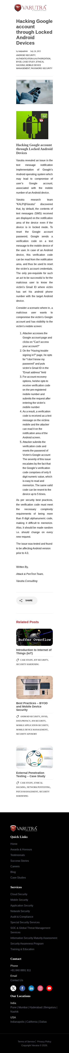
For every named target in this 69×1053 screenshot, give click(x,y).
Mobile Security (19, 899)
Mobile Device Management (32, 729)
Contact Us (16, 980)
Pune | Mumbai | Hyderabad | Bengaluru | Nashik (33, 1009)
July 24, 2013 (35, 51)
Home (13, 844)
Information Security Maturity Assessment (33, 938)
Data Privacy (23, 721)
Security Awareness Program (26, 943)
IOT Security (41, 660)
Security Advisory (26, 734)
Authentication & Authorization (33, 59)
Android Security (25, 55)
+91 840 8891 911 (20, 970)
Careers (15, 866)
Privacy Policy (44, 1041)
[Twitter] (14, 988)
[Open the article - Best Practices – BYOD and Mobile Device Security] (25, 687)
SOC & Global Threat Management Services (30, 930)
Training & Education (22, 949)
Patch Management (27, 791)
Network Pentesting (38, 787)
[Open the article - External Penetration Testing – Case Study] (25, 757)
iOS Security (39, 721)
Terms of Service (26, 1041)
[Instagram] (41, 988)
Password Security (41, 68)
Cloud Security (18, 894)
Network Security (20, 911)
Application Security (21, 905)
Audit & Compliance (21, 916)
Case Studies (18, 877)
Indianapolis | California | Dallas (28, 1021)
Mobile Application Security (32, 725)
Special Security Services (25, 922)
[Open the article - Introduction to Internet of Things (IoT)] (25, 637)
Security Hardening (27, 664)
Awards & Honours (21, 849)
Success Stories (19, 860)
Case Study (29, 62)
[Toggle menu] (57, 7)
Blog (13, 872)
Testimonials (17, 855)
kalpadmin (23, 51)
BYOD (19, 62)
